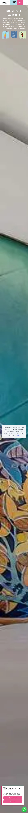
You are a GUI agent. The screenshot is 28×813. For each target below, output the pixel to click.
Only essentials (13, 797)
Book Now (19, 3)
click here (16, 435)
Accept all (12, 801)
